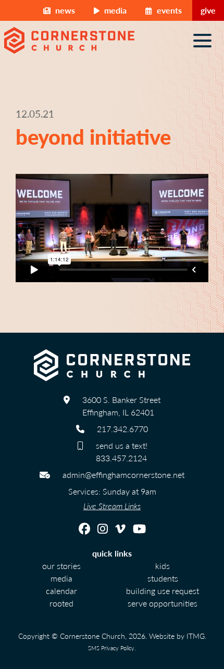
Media (114, 10)
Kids (162, 566)
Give (208, 10)
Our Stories (61, 566)
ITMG (195, 635)
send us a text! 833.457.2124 (121, 451)
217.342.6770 (122, 429)
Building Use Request (162, 591)
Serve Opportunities (162, 603)
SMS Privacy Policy (111, 647)
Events (168, 10)
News (64, 10)
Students (162, 578)
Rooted (61, 603)
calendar (61, 591)
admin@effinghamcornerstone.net (123, 475)
